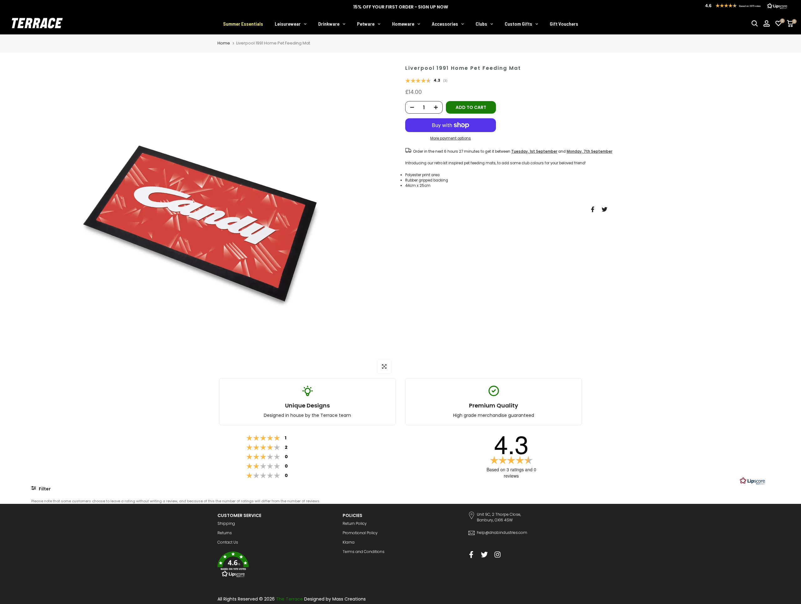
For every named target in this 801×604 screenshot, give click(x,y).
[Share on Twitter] (604, 209)
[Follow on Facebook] (471, 554)
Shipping (226, 523)
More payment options (450, 138)
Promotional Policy (360, 532)
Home (223, 43)
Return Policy (355, 523)
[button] (275, 565)
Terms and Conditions (364, 551)
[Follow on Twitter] (484, 554)
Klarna (349, 542)
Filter (44, 489)
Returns (224, 532)
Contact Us (227, 542)
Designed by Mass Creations (335, 599)
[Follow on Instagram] (497, 554)
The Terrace (289, 599)
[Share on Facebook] (592, 209)
